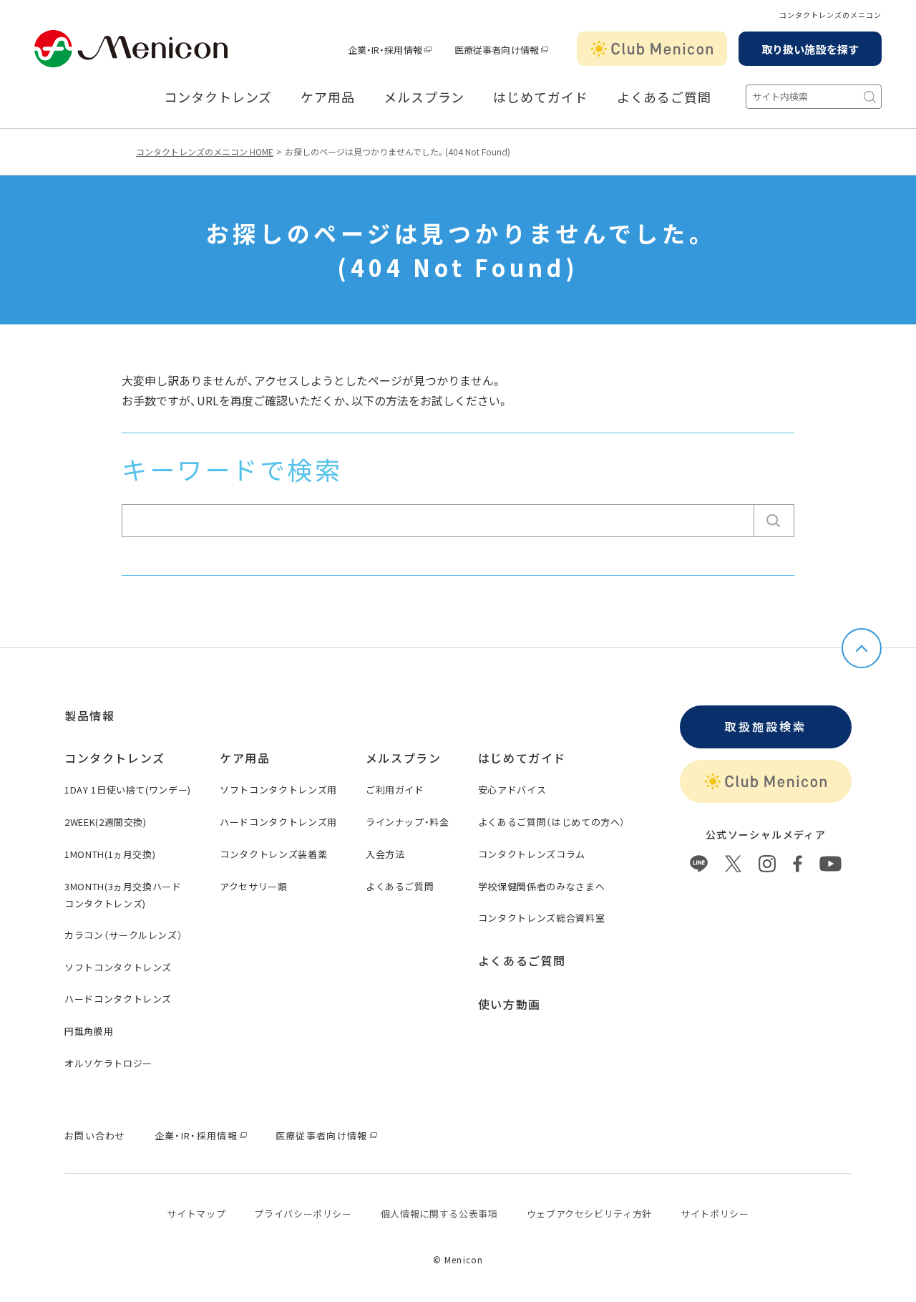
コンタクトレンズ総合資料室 (541, 918)
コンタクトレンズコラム (531, 854)
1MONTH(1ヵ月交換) (109, 854)
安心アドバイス (512, 789)
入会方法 (385, 854)
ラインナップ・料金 (407, 822)
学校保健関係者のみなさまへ (541, 886)
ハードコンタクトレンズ (118, 999)
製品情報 (89, 715)
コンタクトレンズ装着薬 (273, 854)
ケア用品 (328, 97)
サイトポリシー (715, 1213)
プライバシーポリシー (303, 1213)
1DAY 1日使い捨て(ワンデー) (127, 789)
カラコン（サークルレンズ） (123, 935)
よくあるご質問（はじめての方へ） (551, 822)
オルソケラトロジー (108, 1063)
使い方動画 (509, 1004)
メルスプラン (424, 97)
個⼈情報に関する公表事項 (439, 1213)
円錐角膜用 (88, 1031)
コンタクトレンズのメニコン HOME (204, 151)
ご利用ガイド (395, 789)
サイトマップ (196, 1213)
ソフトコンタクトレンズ (118, 967)
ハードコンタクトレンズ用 (278, 822)
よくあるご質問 (664, 97)
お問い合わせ (95, 1135)
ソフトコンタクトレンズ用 (278, 789)
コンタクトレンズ (218, 97)
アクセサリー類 (254, 886)
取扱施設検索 (765, 726)
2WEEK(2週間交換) (105, 822)
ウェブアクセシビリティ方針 (589, 1213)
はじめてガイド (540, 97)
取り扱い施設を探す (810, 49)
